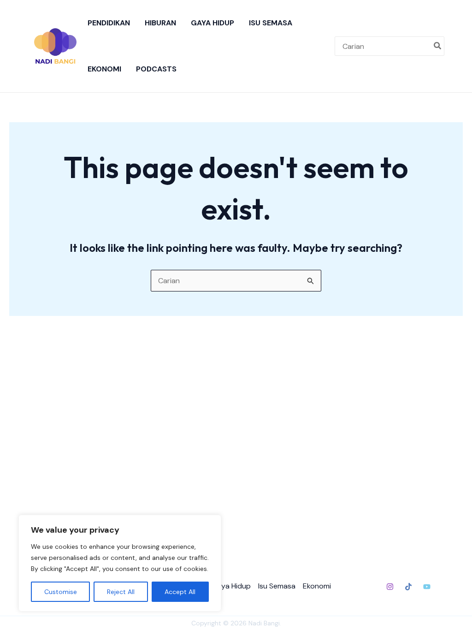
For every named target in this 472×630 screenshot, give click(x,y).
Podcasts (156, 69)
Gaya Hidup (212, 23)
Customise (60, 592)
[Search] (438, 46)
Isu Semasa (270, 23)
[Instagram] (390, 586)
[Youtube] (427, 586)
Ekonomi (104, 69)
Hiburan (160, 23)
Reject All (121, 592)
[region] (119, 563)
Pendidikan (109, 23)
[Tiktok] (408, 586)
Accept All (180, 592)
